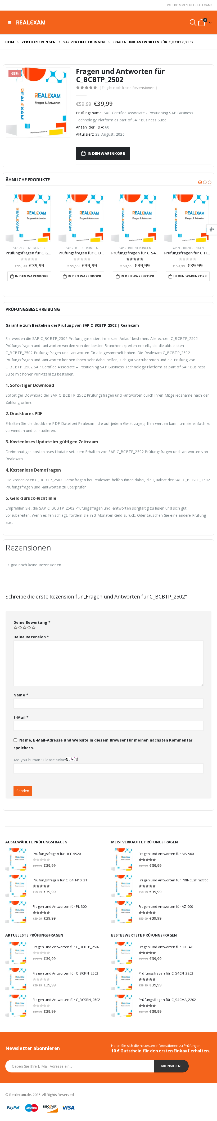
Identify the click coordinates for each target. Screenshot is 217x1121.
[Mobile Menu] (9, 22)
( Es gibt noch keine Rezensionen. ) (128, 87)
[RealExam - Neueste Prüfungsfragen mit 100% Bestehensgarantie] (30, 22)
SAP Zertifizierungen (29, 248)
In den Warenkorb (106, 153)
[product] (29, 218)
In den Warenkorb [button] (31, 276)
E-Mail (21, 717)
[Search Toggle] (193, 22)
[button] (200, 182)
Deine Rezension (31, 636)
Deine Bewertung (32, 622)
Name (20, 694)
